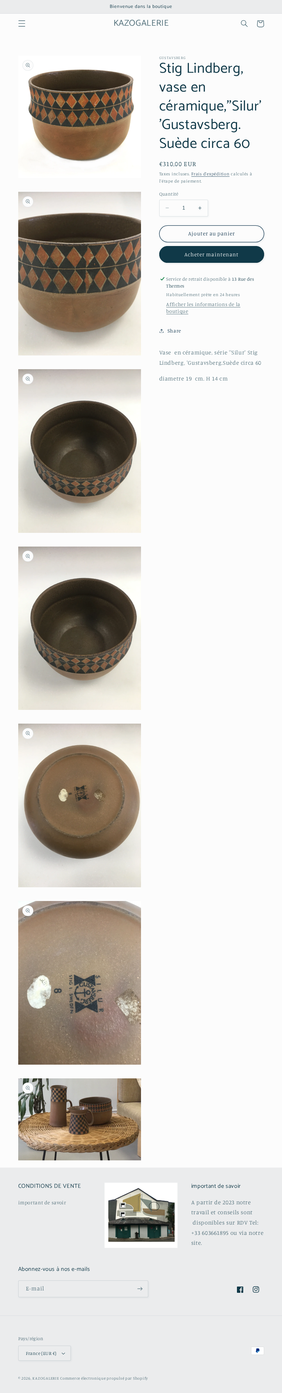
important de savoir (42, 1202)
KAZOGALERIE (45, 1378)
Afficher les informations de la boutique (203, 307)
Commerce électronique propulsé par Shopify (104, 1378)
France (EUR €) (41, 1353)
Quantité (168, 194)
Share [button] (174, 330)
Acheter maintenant (211, 254)
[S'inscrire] (140, 1288)
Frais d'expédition (210, 173)
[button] (22, 24)
